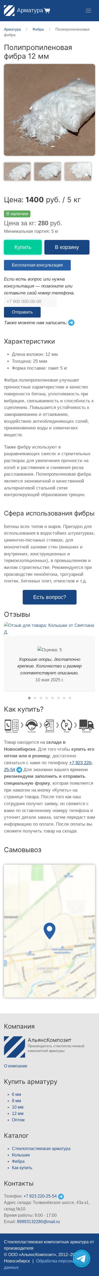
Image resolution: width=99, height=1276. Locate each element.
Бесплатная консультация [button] (37, 265)
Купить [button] (23, 247)
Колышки (21, 1155)
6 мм (16, 1094)
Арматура (30, 10)
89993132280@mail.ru (38, 1221)
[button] (46, 10)
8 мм (16, 1100)
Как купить (22, 1167)
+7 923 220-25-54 (40, 1196)
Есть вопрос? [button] (49, 597)
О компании (15, 1066)
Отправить (22, 312)
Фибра (18, 1161)
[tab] (17, 171)
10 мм (17, 1107)
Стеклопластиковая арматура (41, 1148)
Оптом (18, 1120)
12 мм (17, 1113)
